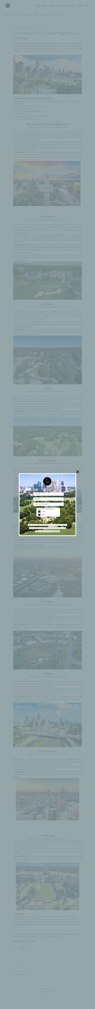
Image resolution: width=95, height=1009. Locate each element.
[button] (77, 471)
